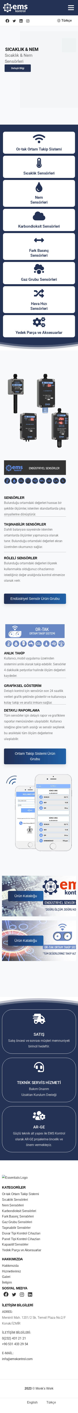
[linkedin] (21, 20)
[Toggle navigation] (71, 7)
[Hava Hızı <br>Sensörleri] (39, 293)
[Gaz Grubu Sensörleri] (39, 269)
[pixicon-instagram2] (22, 1294)
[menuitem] (29, 1403)
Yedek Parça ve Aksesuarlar (39, 332)
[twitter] (14, 20)
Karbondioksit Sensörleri (39, 226)
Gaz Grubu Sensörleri (39, 279)
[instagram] (27, 20)
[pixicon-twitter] (14, 1294)
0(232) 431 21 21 (14, 1338)
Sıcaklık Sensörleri (39, 173)
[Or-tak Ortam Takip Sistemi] (39, 139)
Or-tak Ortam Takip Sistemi (39, 149)
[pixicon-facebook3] (6, 1294)
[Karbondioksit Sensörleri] (39, 216)
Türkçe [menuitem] (51, 1402)
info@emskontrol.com (17, 1359)
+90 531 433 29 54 (15, 1344)
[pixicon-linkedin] (30, 1294)
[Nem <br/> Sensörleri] (39, 187)
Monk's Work (44, 1388)
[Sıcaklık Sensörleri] (39, 163)
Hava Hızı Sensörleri (39, 306)
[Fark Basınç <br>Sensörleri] (39, 240)
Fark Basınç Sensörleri (39, 253)
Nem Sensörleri (39, 200)
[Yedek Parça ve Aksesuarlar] (39, 322)
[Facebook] (7, 20)
